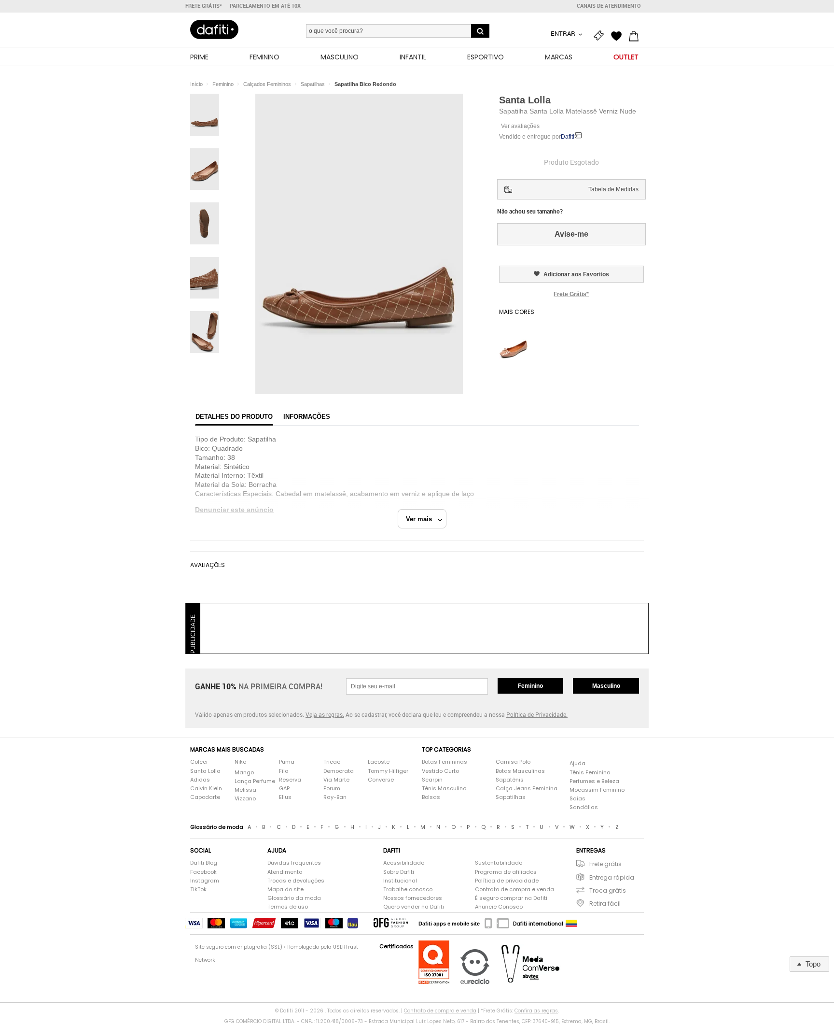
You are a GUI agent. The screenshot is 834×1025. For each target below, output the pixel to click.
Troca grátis (607, 890)
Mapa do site (285, 889)
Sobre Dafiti (398, 872)
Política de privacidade (507, 880)
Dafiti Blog (203, 863)
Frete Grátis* (571, 294)
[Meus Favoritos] (618, 35)
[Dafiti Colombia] (571, 923)
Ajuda (577, 763)
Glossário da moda (294, 898)
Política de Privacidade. (537, 714)
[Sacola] (636, 35)
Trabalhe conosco (407, 889)
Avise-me (571, 234)
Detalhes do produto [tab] (234, 416)
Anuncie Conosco (499, 907)
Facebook (203, 872)
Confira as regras (536, 1010)
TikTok (198, 889)
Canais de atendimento (609, 5)
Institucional (400, 880)
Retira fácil (605, 903)
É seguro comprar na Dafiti (511, 898)
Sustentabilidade (498, 863)
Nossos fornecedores (412, 898)
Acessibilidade (403, 863)
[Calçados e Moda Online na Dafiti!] (214, 29)
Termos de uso (287, 907)
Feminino (530, 686)
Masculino (606, 686)
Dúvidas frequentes (294, 863)
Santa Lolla (525, 100)
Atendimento (284, 872)
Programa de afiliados (506, 872)
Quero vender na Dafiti (413, 907)
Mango (244, 772)
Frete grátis (605, 864)
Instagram (204, 880)
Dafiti (567, 136)
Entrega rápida (611, 877)
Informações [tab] (306, 416)
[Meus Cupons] (601, 35)
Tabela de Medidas (613, 189)
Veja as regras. (325, 714)
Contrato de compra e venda (514, 889)
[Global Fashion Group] (391, 923)
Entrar (564, 33)
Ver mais (422, 519)
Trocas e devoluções (295, 880)
